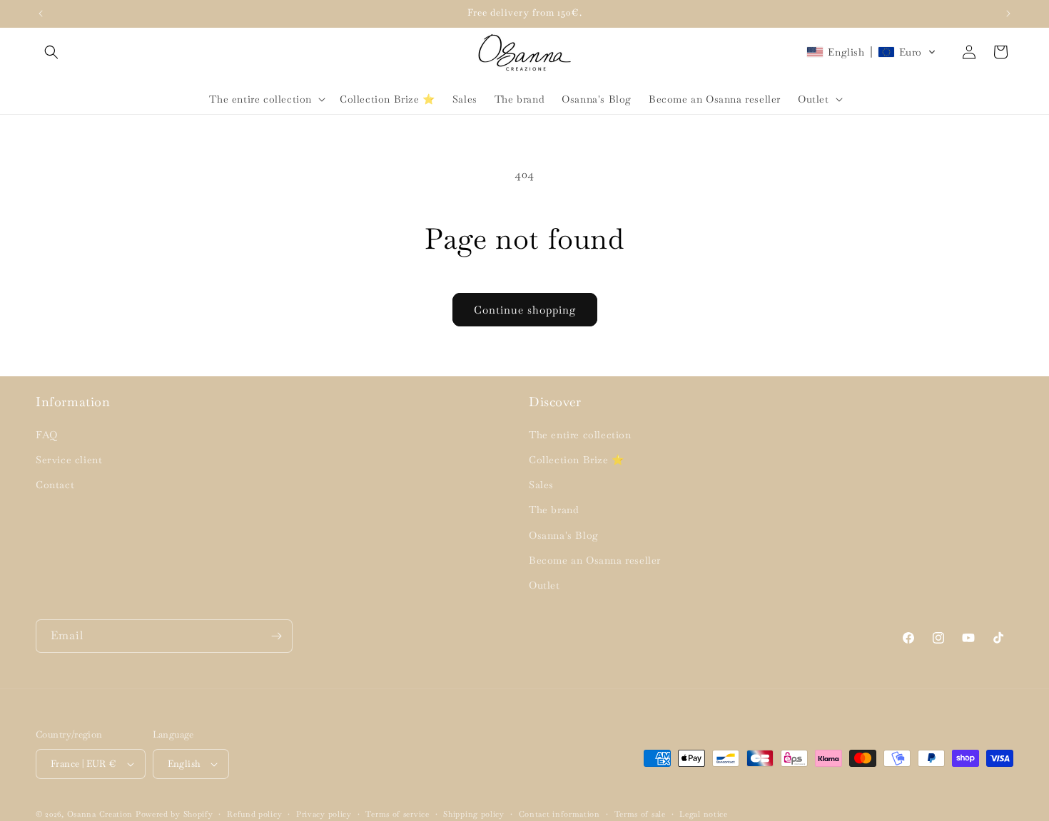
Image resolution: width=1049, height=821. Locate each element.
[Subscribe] (276, 636)
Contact (55, 484)
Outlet (544, 585)
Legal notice (703, 814)
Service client (69, 459)
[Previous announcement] (40, 13)
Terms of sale (640, 814)
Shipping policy (474, 814)
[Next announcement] (1008, 13)
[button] (51, 52)
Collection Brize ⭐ (576, 459)
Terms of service (397, 814)
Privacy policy (324, 814)
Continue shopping (525, 309)
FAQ (47, 434)
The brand (554, 509)
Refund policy (254, 814)
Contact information (559, 814)
